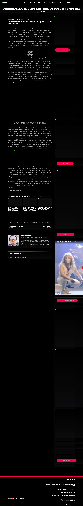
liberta (38, 222)
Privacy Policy (71, 479)
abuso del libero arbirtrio (22, 222)
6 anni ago (22, 19)
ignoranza (34, 222)
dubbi (29, 222)
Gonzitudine (11, 19)
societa (48, 222)
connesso (14, 257)
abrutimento (12, 222)
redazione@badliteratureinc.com (68, 500)
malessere (43, 222)
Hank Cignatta (18, 19)
